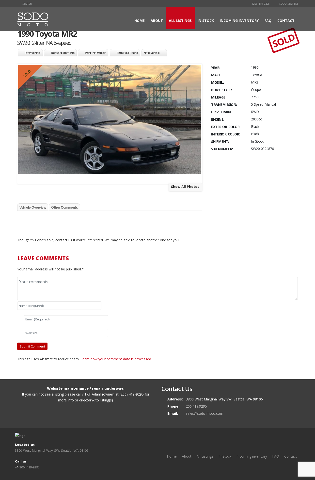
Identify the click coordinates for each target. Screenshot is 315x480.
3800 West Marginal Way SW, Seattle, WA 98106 (51, 450)
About (157, 20)
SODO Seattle (288, 3)
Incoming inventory (239, 20)
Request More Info (63, 53)
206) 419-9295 (29, 467)
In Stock (206, 20)
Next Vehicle (152, 53)
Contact (286, 20)
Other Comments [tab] (64, 207)
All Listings (180, 20)
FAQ (268, 20)
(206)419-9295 (260, 3)
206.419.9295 (196, 406)
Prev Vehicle (33, 53)
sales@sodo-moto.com (204, 413)
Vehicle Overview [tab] (32, 207)
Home (139, 20)
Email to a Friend (127, 53)
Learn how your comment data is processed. (116, 359)
